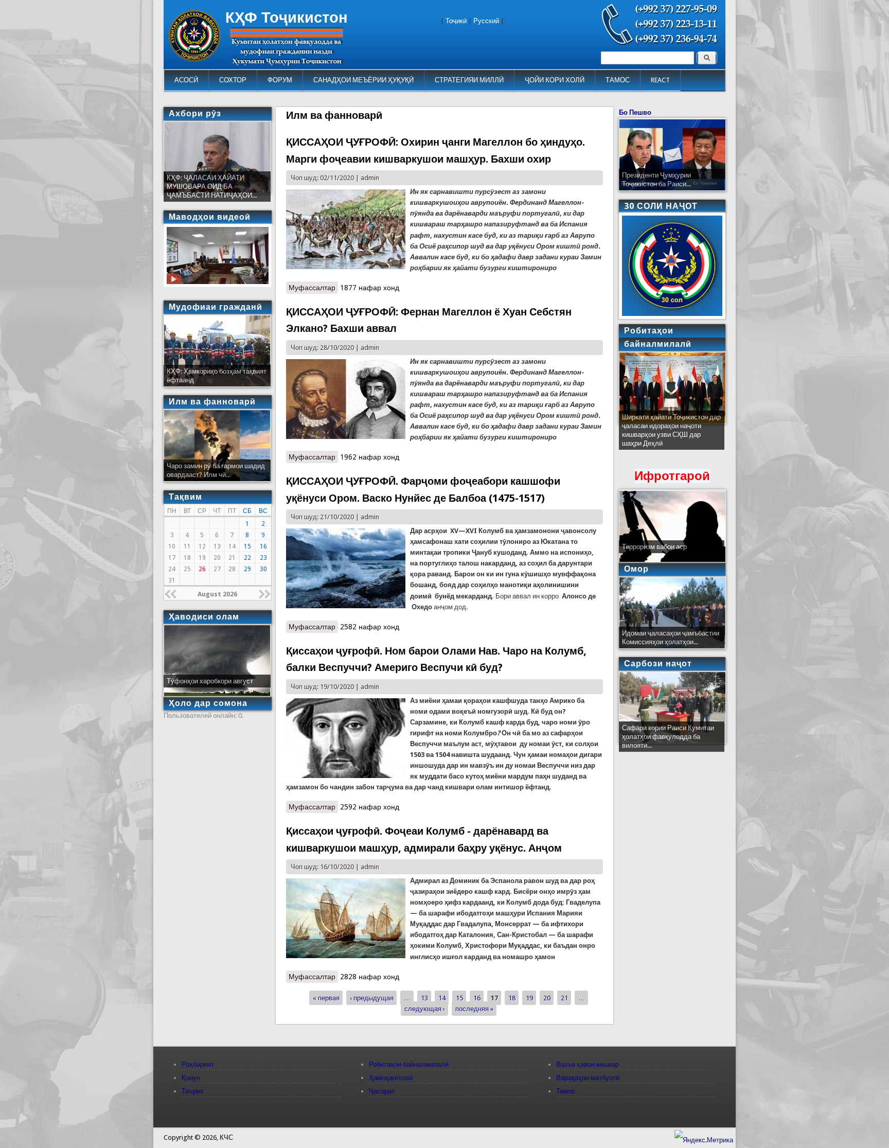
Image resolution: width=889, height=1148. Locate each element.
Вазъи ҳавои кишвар (587, 1064)
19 (529, 998)
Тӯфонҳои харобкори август (210, 681)
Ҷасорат (382, 1091)
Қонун (191, 1078)
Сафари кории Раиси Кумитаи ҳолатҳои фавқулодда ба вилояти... (668, 736)
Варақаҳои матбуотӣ (587, 1078)
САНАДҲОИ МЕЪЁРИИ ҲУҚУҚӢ (363, 80)
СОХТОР (232, 80)
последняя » (474, 1009)
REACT (660, 80)
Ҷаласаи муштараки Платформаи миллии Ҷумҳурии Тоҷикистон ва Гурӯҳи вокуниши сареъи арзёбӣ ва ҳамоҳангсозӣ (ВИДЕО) (671, 434)
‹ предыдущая (372, 998)
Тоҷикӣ (456, 21)
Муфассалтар (313, 288)
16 (477, 998)
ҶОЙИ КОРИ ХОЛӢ (554, 80)
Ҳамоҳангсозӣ (391, 1078)
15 (459, 998)
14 (442, 998)
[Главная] (194, 59)
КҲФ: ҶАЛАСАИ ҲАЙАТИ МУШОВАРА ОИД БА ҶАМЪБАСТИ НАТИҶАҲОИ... (212, 186)
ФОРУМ (280, 80)
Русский (486, 21)
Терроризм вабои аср (654, 547)
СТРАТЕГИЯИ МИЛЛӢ (469, 80)
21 (564, 998)
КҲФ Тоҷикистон (286, 17)
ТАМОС (618, 80)
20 (546, 998)
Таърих (193, 1091)
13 (424, 998)
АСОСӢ (186, 80)
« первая (326, 998)
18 (511, 998)
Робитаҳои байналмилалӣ (409, 1064)
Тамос (565, 1091)
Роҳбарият (198, 1064)
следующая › (424, 1009)
